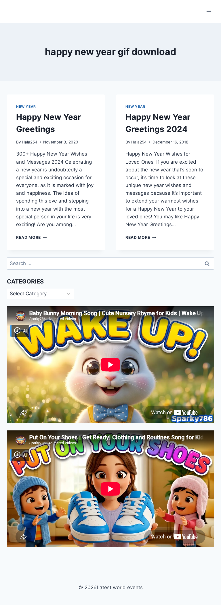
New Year (26, 106)
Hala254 (29, 142)
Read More (31, 237)
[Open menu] (208, 11)
